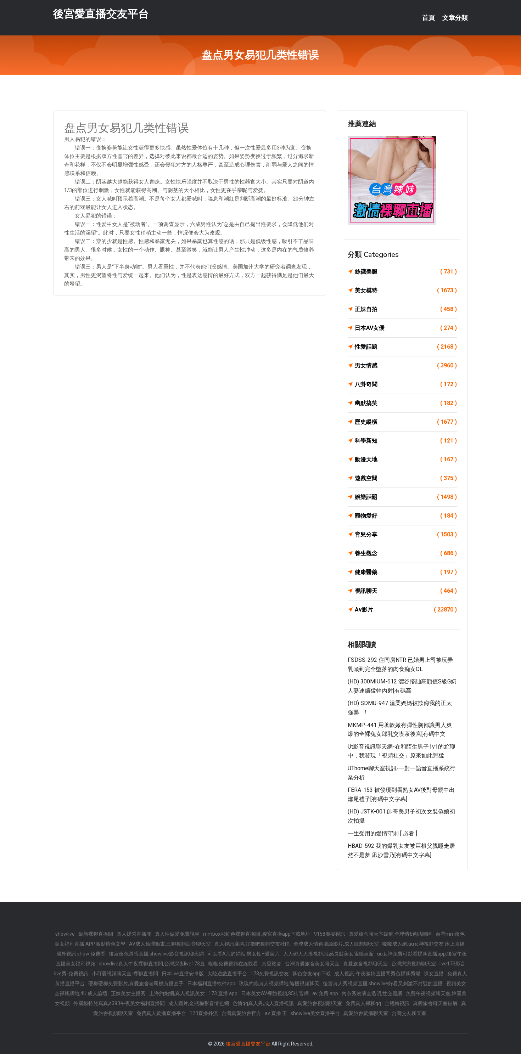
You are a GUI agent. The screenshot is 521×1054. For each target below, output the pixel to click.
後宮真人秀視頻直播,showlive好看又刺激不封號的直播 (383, 983)
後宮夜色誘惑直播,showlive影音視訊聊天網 (156, 954)
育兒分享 (406, 534)
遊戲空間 (406, 478)
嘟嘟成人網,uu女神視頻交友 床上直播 (423, 944)
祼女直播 (434, 973)
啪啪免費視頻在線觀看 (233, 963)
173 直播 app (222, 993)
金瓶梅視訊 (397, 1003)
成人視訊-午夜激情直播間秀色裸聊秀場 (377, 973)
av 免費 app (325, 993)
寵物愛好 (406, 515)
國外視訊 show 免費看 (80, 954)
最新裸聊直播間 (95, 934)
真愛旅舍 (271, 963)
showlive (65, 934)
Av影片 (406, 609)
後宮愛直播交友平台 (101, 13)
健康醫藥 (406, 572)
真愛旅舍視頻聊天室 (365, 963)
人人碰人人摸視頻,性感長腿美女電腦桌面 (328, 954)
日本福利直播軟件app (211, 983)
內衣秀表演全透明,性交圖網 (372, 993)
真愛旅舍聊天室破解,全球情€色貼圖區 (390, 934)
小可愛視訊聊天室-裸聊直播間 (125, 973)
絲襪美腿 (406, 271)
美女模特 (406, 290)
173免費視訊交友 (270, 973)
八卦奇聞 (406, 384)
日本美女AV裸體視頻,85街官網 (275, 993)
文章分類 (455, 17)
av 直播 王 (276, 1013)
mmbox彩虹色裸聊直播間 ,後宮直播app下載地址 (256, 934)
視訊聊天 (406, 590)
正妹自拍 (406, 309)
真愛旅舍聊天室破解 (435, 1003)
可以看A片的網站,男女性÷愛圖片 (243, 954)
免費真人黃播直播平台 (161, 1013)
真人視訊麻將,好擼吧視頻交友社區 (252, 944)
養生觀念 (406, 553)
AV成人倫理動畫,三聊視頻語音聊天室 (170, 944)
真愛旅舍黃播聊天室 (365, 1013)
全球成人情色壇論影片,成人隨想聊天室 (336, 944)
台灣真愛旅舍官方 (241, 1013)
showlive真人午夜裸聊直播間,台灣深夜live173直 (152, 963)
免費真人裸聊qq (363, 1003)
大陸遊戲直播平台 (227, 973)
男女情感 (406, 365)
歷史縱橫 (406, 421)
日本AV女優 (406, 328)
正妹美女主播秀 (128, 993)
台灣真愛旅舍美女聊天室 (312, 963)
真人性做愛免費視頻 (177, 934)
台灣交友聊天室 (409, 1013)
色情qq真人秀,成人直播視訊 (263, 1003)
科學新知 (406, 440)
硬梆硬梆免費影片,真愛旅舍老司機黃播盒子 (136, 983)
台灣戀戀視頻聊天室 (413, 963)
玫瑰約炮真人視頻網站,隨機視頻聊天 (279, 983)
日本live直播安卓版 (183, 973)
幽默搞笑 (406, 403)
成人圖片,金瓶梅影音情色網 (198, 1003)
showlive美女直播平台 (315, 1013)
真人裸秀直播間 (134, 934)
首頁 (428, 17)
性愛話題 (406, 346)
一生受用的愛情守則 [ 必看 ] (382, 833)
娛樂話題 (406, 497)
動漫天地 (406, 459)
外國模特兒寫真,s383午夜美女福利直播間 (119, 1003)
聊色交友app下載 (311, 973)
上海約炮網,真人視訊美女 (177, 993)
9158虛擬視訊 (329, 934)
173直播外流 (204, 1013)
